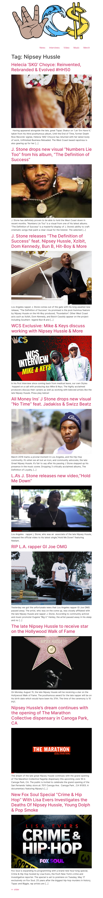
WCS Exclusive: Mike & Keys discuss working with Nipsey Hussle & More (48, 328)
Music (76, 47)
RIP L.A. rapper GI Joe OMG (39, 546)
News (42, 47)
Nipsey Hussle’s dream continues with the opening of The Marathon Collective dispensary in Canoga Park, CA (49, 715)
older (15, 889)
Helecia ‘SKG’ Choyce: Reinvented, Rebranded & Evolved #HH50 (46, 67)
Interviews (54, 47)
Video (66, 47)
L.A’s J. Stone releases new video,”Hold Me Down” (50, 478)
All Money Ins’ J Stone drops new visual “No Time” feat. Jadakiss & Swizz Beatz (51, 401)
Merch (86, 47)
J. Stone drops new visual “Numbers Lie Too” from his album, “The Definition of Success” (51, 154)
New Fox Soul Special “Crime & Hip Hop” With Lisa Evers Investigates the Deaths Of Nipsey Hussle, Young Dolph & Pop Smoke (50, 802)
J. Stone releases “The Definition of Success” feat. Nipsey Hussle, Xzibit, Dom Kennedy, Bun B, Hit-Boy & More (49, 241)
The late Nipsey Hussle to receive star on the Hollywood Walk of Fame (49, 629)
